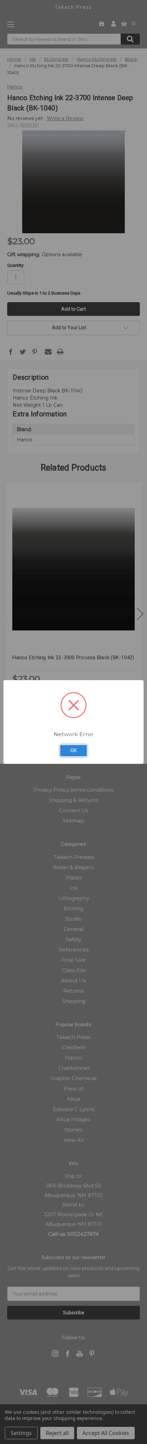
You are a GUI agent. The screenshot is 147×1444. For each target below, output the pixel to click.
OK (73, 750)
